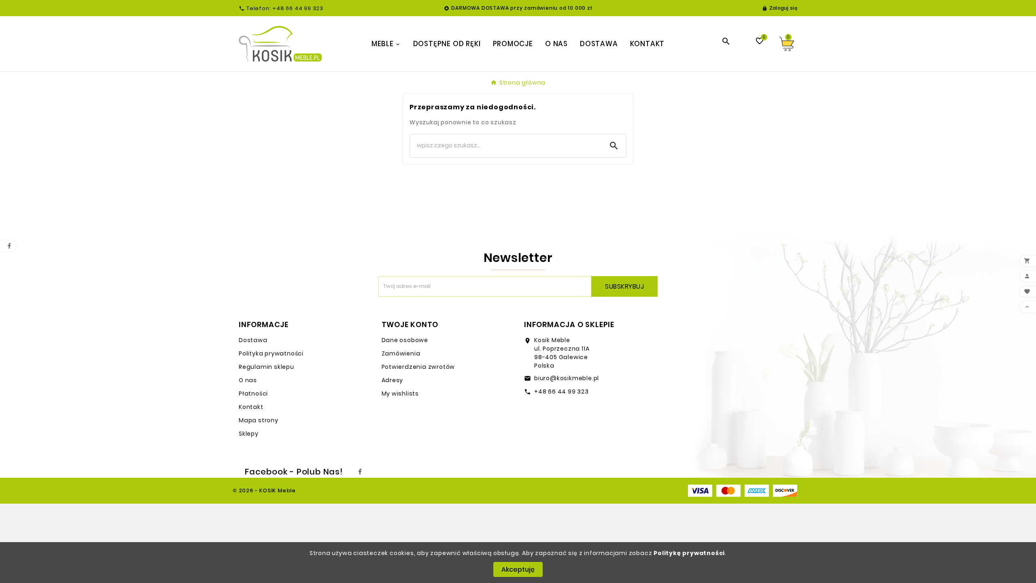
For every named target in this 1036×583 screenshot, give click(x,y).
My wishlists (400, 393)
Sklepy (249, 434)
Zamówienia (401, 353)
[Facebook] (360, 472)
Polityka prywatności (271, 353)
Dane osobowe (405, 340)
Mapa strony (258, 420)
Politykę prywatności (689, 553)
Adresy (392, 380)
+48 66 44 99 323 (561, 391)
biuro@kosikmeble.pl (566, 378)
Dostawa (253, 340)
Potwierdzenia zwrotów (418, 367)
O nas (248, 380)
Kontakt (251, 407)
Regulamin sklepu (266, 367)
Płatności (253, 393)
